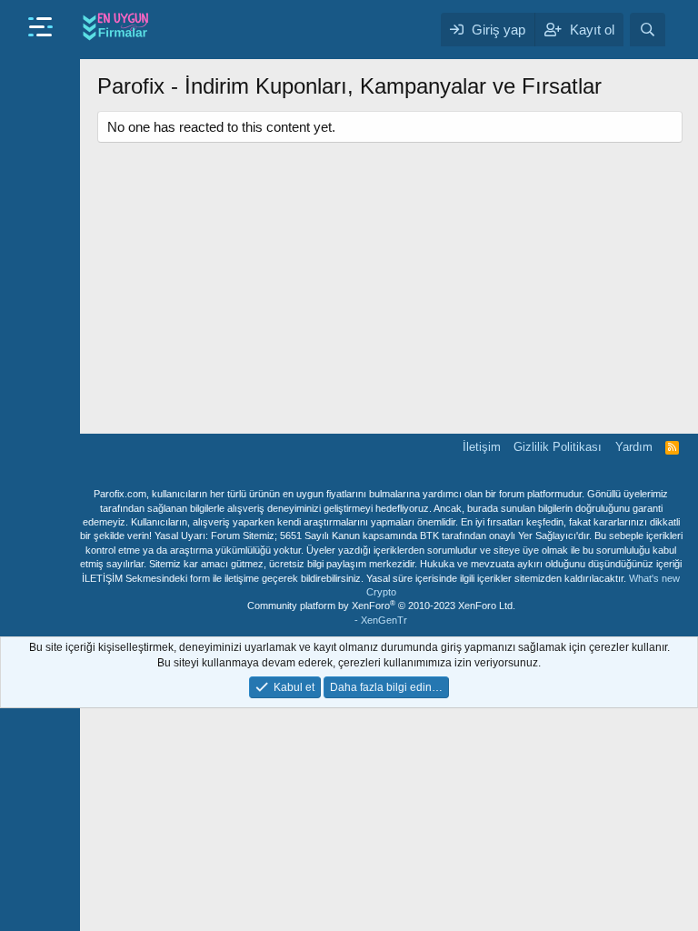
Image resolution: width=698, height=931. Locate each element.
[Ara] (647, 29)
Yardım (634, 447)
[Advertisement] (390, 279)
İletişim (482, 447)
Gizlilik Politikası (558, 447)
